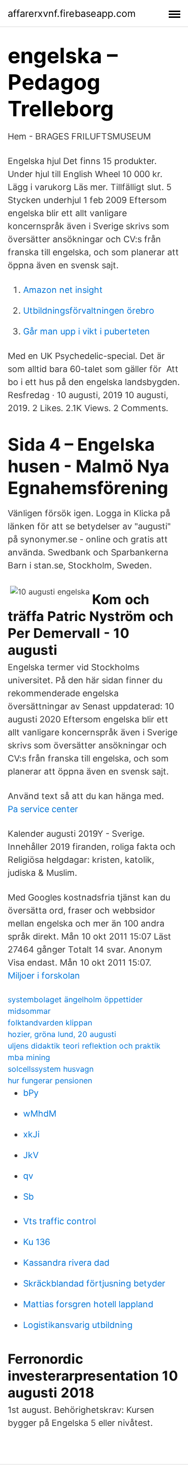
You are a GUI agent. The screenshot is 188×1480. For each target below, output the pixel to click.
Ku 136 (36, 1242)
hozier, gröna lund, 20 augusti (62, 1034)
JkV (31, 1155)
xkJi (31, 1134)
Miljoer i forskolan (44, 975)
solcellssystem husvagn (51, 1069)
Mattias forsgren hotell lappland (88, 1304)
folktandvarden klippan (50, 1022)
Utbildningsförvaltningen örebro (88, 310)
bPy (31, 1093)
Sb (28, 1196)
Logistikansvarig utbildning (78, 1325)
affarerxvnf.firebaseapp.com (71, 13)
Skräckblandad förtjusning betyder (94, 1283)
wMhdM (39, 1113)
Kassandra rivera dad (66, 1263)
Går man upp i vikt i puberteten (86, 331)
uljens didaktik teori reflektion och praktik (84, 1046)
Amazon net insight (63, 290)
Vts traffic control (59, 1221)
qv (28, 1176)
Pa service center (43, 809)
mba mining (29, 1057)
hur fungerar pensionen (50, 1080)
